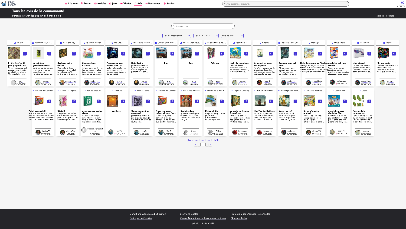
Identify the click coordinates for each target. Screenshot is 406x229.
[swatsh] (259, 82)
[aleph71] (332, 132)
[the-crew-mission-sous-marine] (137, 53)
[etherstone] (358, 53)
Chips (193, 131)
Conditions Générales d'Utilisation (148, 213)
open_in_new (15, 43)
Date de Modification (173, 35)
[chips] (185, 132)
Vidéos (125, 3)
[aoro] (161, 82)
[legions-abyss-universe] (284, 53)
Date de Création (202, 35)
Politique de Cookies (141, 218)
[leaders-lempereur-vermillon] (63, 101)
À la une (71, 3)
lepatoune (242, 131)
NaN (190, 140)
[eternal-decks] (137, 101)
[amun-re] (112, 101)
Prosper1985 (70, 81)
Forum (86, 3)
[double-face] (334, 53)
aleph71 (341, 130)
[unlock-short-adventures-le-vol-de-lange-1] (186, 53)
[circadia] (260, 53)
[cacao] (358, 101)
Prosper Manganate (95, 130)
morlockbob (95, 81)
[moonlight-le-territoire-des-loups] (284, 101)
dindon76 (46, 131)
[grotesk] (37, 82)
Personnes (152, 3)
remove (216, 36)
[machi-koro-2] (235, 53)
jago (21, 81)
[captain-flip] (334, 101)
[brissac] (111, 82)
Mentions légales (189, 213)
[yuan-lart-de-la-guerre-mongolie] (260, 101)
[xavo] (110, 132)
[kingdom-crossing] (235, 101)
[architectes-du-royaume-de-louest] (186, 101)
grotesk (46, 81)
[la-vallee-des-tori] (88, 53)
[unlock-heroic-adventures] (211, 53)
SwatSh (267, 81)
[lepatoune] (234, 132)
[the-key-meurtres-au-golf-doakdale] (309, 101)
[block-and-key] (63, 53)
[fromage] (309, 53)
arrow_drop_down (189, 36)
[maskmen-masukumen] (38, 53)
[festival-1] (383, 53)
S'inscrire (401, 6)
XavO (119, 130)
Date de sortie (228, 35)
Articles (100, 3)
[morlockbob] (86, 82)
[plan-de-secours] (88, 101)
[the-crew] (112, 53)
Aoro (169, 81)
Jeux (113, 3)
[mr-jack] (14, 53)
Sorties (168, 3)
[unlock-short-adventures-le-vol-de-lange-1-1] (161, 53)
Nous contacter (239, 218)
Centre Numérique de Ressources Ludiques (203, 218)
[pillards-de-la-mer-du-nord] (211, 101)
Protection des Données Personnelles (250, 213)
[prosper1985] (62, 82)
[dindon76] (38, 132)
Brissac (119, 81)
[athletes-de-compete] (38, 101)
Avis (138, 3)
